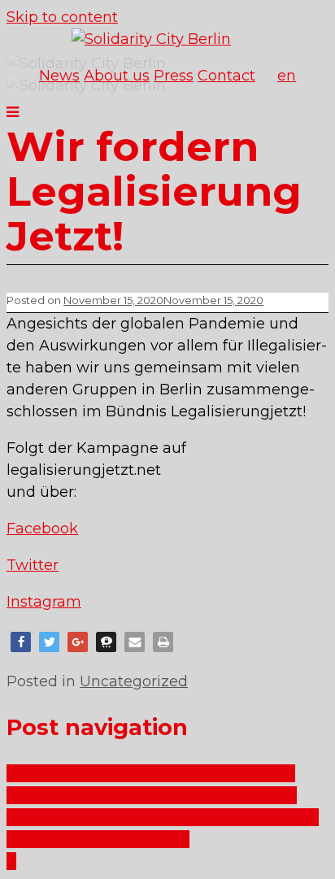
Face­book (42, 528)
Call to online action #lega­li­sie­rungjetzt (151, 773)
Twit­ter (33, 565)
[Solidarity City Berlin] (151, 39)
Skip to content (62, 17)
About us (117, 76)
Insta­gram (44, 602)
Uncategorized (134, 681)
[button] (21, 642)
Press (174, 76)
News (59, 76)
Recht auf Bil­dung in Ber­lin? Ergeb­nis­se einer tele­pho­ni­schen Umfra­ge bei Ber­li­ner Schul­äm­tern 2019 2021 (163, 817)
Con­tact (226, 76)
